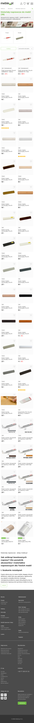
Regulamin (20, 648)
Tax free (20, 663)
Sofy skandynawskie (23, 612)
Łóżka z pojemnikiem (6, 629)
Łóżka (2, 626)
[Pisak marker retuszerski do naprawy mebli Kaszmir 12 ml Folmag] (25, 477)
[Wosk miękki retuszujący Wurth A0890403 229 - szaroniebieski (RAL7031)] (25, 270)
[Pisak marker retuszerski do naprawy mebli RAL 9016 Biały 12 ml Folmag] (25, 426)
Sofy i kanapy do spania (23, 610)
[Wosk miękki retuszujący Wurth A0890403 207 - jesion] (25, 193)
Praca (2, 674)
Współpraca (3, 673)
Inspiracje (20, 661)
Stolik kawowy (21, 623)
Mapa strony (4, 681)
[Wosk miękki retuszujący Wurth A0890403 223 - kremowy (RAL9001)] (9, 139)
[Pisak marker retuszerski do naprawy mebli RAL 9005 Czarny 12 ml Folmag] (9, 503)
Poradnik (20, 660)
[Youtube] (5, 698)
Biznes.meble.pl (4, 683)
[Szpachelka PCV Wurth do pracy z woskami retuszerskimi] (25, 401)
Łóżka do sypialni (5, 627)
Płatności (20, 658)
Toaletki (20, 637)
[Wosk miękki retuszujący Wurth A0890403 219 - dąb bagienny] (25, 372)
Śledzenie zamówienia (6, 648)
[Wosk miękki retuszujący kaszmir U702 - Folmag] (9, 529)
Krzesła (3, 615)
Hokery (3, 608)
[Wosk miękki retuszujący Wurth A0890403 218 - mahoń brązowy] (9, 321)
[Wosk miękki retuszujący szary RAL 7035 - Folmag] (25, 529)
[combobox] (25, 48)
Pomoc (19, 655)
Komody (3, 612)
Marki (2, 679)
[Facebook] (2, 695)
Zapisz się (22, 703)
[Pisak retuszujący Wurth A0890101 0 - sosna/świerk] (9, 59)
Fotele (2, 600)
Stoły (19, 617)
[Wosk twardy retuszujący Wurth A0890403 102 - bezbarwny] (25, 244)
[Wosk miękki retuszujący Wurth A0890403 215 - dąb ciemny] (9, 167)
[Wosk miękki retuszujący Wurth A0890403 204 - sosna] (25, 167)
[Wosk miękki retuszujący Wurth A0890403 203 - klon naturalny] (25, 110)
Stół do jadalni (21, 619)
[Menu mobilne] (32, 4)
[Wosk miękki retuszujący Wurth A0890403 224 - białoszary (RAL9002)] (25, 139)
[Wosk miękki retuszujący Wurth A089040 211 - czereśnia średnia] (25, 321)
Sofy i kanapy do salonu (24, 608)
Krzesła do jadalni (5, 617)
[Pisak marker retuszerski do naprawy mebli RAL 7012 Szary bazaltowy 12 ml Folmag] (9, 477)
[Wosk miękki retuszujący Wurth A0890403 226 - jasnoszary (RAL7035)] (9, 270)
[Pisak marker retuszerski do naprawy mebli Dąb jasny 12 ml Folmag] (25, 452)
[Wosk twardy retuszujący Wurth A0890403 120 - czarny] (9, 244)
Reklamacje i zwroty (22, 652)
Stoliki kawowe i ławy (7, 622)
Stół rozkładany (22, 620)
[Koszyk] (28, 3)
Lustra (2, 634)
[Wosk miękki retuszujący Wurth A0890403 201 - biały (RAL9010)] (9, 110)
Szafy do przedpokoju (23, 632)
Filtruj (9, 48)
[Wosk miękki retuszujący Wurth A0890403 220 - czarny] (25, 295)
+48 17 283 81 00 (23, 671)
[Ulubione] (24, 3)
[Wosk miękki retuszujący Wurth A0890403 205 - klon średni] (9, 295)
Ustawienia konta (5, 652)
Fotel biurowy (4, 602)
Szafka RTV (21, 625)
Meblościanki (22, 597)
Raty (19, 656)
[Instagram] (5, 695)
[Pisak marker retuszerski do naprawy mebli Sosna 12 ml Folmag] (25, 503)
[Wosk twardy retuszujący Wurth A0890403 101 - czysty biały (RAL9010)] (9, 218)
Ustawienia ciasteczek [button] (6, 653)
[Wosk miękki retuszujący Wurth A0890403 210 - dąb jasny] (9, 193)
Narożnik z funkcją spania (24, 602)
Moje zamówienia (5, 650)
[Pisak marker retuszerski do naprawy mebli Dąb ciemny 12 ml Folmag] (9, 452)
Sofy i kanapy (22, 607)
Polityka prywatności (23, 650)
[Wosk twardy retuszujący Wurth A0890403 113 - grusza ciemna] (9, 401)
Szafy (19, 630)
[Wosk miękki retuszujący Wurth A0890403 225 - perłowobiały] (9, 85)
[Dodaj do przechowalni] (14, 53)
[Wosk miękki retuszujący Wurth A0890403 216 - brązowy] (25, 218)
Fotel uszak (3, 603)
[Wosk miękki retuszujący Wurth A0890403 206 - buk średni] (25, 85)
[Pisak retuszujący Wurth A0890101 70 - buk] (25, 59)
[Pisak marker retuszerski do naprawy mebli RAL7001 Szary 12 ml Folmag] (9, 426)
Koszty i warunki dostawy (24, 653)
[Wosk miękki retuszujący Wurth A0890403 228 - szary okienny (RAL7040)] (9, 372)
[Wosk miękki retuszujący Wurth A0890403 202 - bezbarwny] (25, 347)
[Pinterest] (2, 698)
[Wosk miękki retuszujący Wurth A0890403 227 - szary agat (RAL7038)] (9, 347)
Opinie (2, 678)
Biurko (3, 597)
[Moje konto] (21, 3)
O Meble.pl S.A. (4, 676)
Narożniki (21, 600)
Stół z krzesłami (22, 622)
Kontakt (3, 671)
